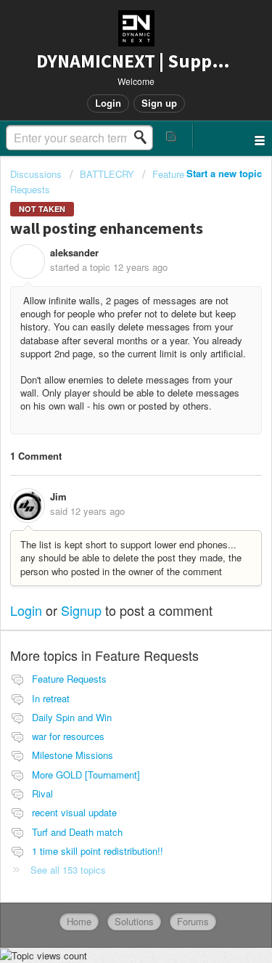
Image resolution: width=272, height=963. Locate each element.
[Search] (144, 137)
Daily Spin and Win (72, 717)
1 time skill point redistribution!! (97, 851)
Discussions (36, 174)
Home (79, 921)
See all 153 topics (68, 870)
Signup (81, 610)
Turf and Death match (77, 832)
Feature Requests (69, 679)
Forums (193, 921)
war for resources (68, 736)
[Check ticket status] (172, 136)
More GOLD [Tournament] (86, 774)
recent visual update (74, 812)
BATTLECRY (107, 174)
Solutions (134, 921)
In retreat (51, 698)
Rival (42, 793)
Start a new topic (224, 173)
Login (26, 610)
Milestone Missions (72, 755)
